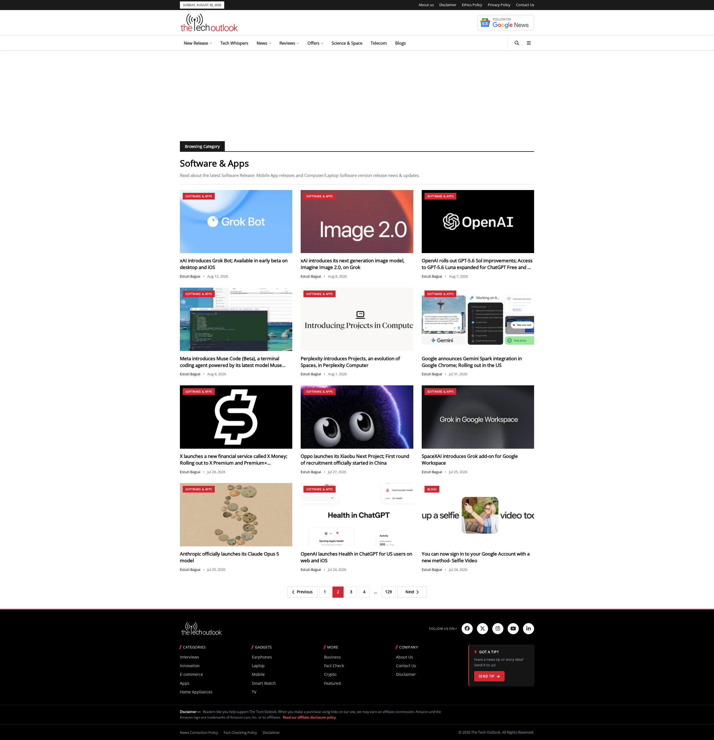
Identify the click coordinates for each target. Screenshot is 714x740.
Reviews (287, 43)
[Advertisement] (357, 92)
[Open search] (517, 43)
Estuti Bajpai (190, 276)
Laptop (258, 665)
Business (332, 657)
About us (426, 4)
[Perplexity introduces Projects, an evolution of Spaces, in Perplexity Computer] (357, 319)
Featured (332, 683)
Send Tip (487, 676)
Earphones (262, 657)
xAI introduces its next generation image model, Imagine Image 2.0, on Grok (352, 263)
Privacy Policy (499, 4)
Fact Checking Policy (240, 732)
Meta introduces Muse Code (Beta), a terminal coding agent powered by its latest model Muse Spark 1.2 (231, 365)
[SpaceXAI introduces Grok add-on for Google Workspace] (478, 417)
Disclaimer (447, 4)
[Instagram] (497, 628)
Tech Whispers (234, 43)
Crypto (330, 674)
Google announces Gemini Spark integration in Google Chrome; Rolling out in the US (472, 361)
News (262, 43)
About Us (404, 657)
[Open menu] (529, 43)
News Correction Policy (199, 732)
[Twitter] (482, 628)
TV (254, 692)
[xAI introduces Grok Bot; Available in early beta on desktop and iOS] (236, 221)
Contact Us (525, 4)
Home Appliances (196, 692)
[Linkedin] (528, 628)
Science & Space (347, 43)
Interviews (189, 657)
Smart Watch (264, 683)
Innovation (190, 665)
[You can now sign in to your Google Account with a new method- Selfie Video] (478, 514)
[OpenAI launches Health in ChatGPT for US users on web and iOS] (357, 514)
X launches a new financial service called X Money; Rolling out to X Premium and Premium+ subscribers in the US (233, 463)
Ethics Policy (472, 4)
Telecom (379, 43)
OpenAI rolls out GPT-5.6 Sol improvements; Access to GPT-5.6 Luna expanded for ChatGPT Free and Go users (478, 267)
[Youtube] (513, 628)
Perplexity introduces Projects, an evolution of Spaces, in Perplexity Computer (350, 361)
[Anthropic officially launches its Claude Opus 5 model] (236, 514)
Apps (184, 683)
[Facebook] (467, 628)
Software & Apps (198, 196)
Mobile (258, 674)
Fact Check (334, 665)
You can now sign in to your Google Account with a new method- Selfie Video (476, 557)
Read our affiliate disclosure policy (309, 717)
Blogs (400, 43)
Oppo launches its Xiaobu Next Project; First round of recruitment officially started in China (355, 459)
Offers (313, 43)
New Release (196, 43)
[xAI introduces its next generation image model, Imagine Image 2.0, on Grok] (357, 221)
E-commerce (191, 674)
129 (388, 591)
